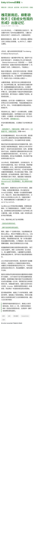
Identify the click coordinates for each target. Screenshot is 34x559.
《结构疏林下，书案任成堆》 (10, 129)
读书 (3, 316)
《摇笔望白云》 (14, 119)
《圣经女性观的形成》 (8, 223)
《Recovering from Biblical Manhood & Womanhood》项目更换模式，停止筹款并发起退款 (16, 181)
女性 (9, 316)
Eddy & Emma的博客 (10, 2)
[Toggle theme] (22, 2)
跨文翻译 (16, 316)
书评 (3, 319)
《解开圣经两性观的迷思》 (10, 227)
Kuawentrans (25, 316)
